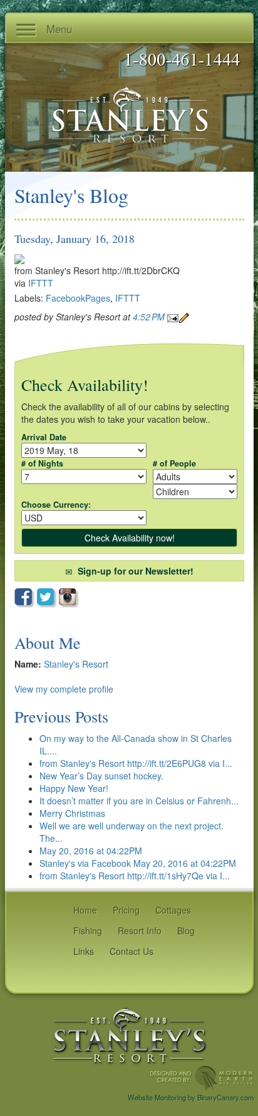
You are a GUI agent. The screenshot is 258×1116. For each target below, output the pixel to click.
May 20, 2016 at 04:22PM (90, 850)
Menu (57, 28)
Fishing (87, 930)
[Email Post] (172, 316)
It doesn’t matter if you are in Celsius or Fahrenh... (139, 800)
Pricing (126, 910)
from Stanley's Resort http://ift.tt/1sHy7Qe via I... (134, 875)
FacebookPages (78, 298)
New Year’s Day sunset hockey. (101, 775)
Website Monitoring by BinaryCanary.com (191, 1097)
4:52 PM (150, 316)
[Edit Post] (184, 316)
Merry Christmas (72, 813)
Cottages (173, 910)
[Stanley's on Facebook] (25, 598)
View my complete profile (63, 689)
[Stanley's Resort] (129, 1035)
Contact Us (131, 951)
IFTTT (40, 283)
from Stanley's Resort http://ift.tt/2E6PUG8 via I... (135, 763)
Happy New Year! (73, 788)
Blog (186, 930)
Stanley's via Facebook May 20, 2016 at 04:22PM (137, 863)
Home (85, 910)
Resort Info (140, 930)
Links (83, 951)
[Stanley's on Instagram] (69, 598)
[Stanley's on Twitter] (48, 598)
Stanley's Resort (76, 664)
